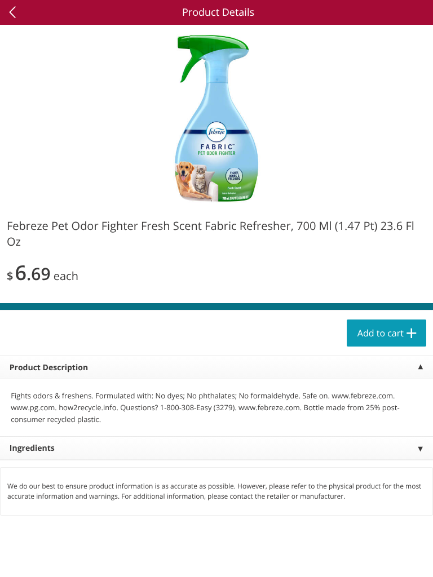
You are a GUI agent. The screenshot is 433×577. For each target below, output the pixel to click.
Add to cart (380, 333)
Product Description (49, 367)
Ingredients (32, 448)
